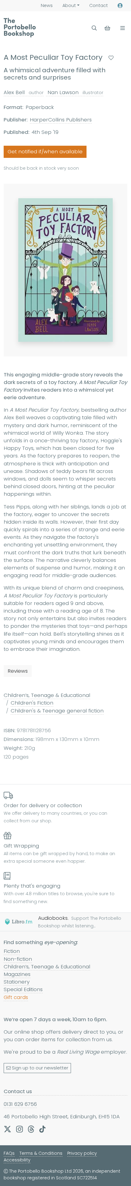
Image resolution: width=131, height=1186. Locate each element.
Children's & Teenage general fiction (57, 710)
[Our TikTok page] (42, 1129)
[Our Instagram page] (19, 1129)
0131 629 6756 (20, 1104)
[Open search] (94, 28)
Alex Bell (24, 92)
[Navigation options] (121, 28)
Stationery (17, 981)
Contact (98, 5)
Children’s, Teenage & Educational (47, 695)
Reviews (18, 671)
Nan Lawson (74, 92)
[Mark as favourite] (111, 58)
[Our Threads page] (31, 1129)
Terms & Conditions (40, 1153)
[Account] (120, 5)
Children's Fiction (32, 702)
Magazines (17, 974)
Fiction (12, 951)
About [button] (69, 5)
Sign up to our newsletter (40, 1068)
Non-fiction (18, 959)
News (47, 5)
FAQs (9, 1153)
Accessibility (17, 1160)
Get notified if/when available (45, 151)
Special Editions (23, 989)
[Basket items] (108, 28)
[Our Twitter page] (7, 1129)
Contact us (18, 1091)
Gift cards (16, 997)
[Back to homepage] (20, 27)
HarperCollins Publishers (61, 119)
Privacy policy (82, 1153)
